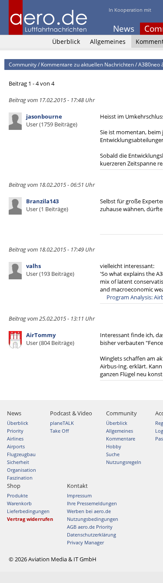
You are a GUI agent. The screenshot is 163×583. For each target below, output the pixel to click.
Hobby (113, 446)
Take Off (59, 430)
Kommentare (120, 438)
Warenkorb (19, 503)
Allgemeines (108, 41)
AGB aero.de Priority (90, 526)
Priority (15, 430)
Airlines (15, 438)
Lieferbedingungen (28, 511)
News (123, 28)
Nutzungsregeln (123, 462)
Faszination (20, 477)
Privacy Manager (85, 542)
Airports (16, 446)
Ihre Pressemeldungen (92, 503)
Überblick (66, 41)
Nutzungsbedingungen (92, 519)
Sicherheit (18, 462)
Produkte (17, 495)
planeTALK (62, 423)
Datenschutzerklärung (91, 534)
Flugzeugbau (21, 454)
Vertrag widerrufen (30, 519)
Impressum (79, 495)
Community (23, 64)
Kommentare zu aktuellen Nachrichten (87, 64)
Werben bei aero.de (89, 511)
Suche (113, 454)
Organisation (21, 470)
